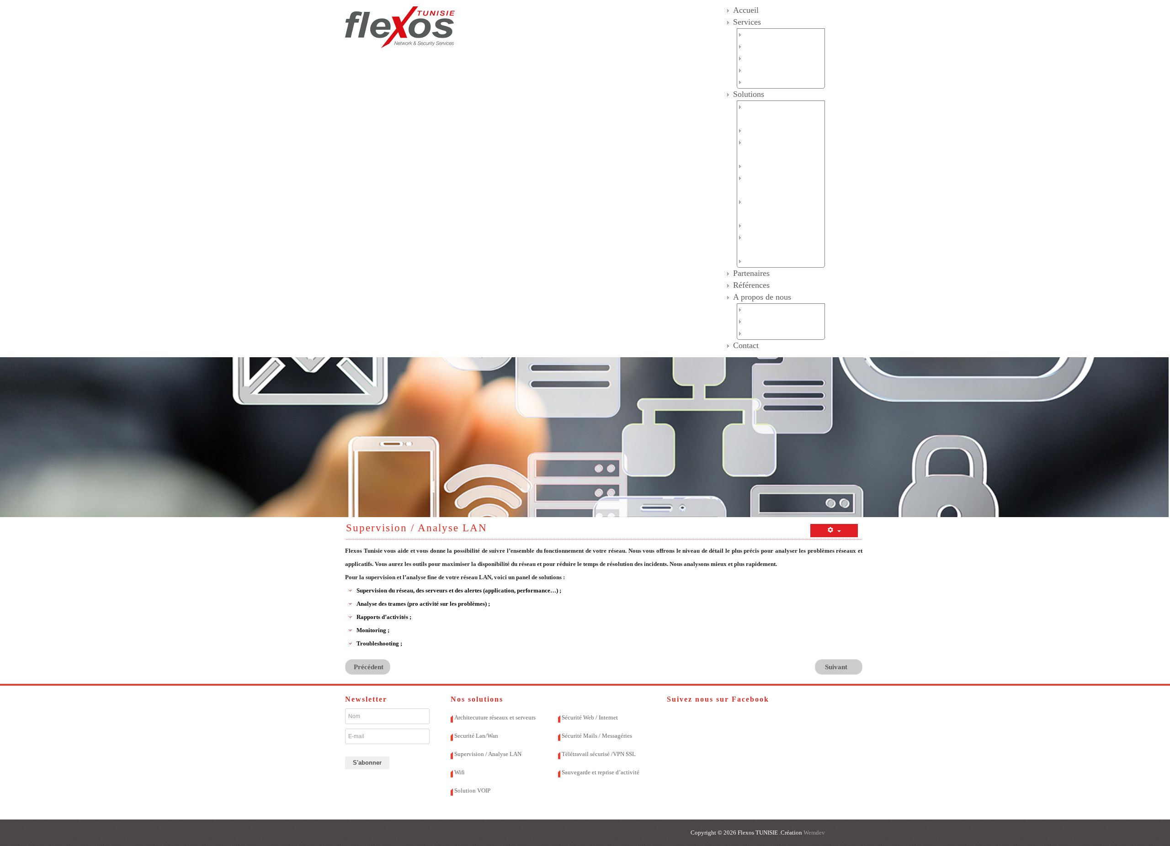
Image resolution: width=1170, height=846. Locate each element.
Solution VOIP (766, 261)
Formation (760, 82)
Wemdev (813, 832)
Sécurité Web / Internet (778, 166)
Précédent (367, 667)
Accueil (746, 10)
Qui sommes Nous (771, 309)
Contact (746, 345)
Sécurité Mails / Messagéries (597, 735)
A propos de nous (762, 296)
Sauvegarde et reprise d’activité (600, 772)
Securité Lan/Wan (771, 130)
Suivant (837, 667)
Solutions (748, 94)
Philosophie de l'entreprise (782, 333)
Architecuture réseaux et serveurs (495, 717)
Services (747, 21)
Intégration (761, 58)
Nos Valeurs (762, 321)
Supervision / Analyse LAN (487, 754)
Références (751, 285)
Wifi (751, 225)
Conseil (756, 46)
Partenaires (751, 273)
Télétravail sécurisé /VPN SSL (599, 754)
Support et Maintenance (779, 70)
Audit (753, 34)
